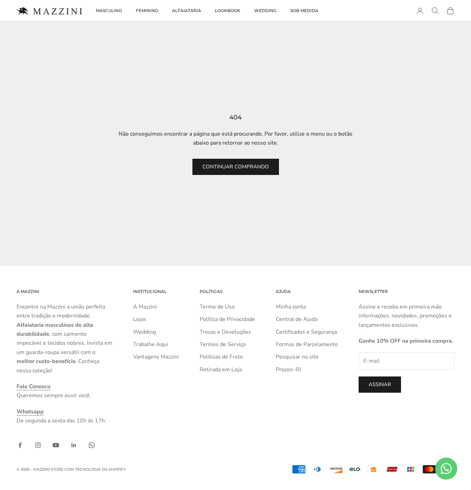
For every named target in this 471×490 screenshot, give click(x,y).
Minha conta (291, 307)
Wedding (265, 10)
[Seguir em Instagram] (37, 445)
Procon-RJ (288, 369)
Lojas (139, 319)
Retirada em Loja (221, 369)
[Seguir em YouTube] (55, 445)
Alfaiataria (186, 10)
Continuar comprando (235, 166)
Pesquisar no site (297, 357)
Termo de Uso (217, 307)
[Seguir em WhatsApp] (91, 445)
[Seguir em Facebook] (20, 445)
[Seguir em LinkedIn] (73, 445)
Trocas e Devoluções (225, 332)
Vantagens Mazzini (156, 357)
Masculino (109, 10)
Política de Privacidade (227, 319)
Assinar (380, 384)
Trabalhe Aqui (150, 344)
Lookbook (227, 10)
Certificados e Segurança (306, 332)
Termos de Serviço (223, 344)
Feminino (147, 10)
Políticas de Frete (221, 357)
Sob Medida (304, 10)
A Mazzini (145, 307)
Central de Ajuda (297, 319)
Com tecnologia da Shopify (95, 469)
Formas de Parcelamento (307, 344)
